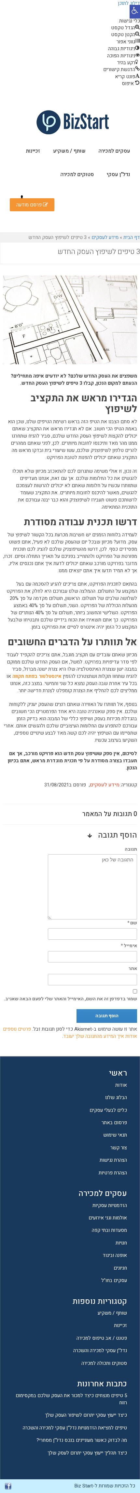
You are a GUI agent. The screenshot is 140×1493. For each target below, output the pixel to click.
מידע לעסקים (105, 237)
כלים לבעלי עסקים (108, 1110)
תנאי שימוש (115, 1135)
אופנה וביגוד (115, 1255)
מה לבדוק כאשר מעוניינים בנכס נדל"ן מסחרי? (81, 1440)
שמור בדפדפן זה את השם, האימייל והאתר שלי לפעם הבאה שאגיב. (70, 998)
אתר (133, 968)
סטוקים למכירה (77, 174)
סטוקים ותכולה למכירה (104, 1363)
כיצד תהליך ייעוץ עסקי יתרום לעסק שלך (87, 1452)
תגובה (131, 849)
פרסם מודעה (29, 204)
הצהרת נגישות (113, 1160)
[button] (135, 12)
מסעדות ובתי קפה (109, 1230)
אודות (121, 1085)
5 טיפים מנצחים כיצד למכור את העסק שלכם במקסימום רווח (71, 1399)
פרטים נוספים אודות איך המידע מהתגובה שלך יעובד (70, 1032)
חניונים (120, 1268)
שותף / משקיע (69, 151)
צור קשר (118, 1147)
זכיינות (33, 151)
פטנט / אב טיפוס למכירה (102, 1338)
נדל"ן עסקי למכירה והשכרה (100, 1350)
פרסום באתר (114, 1122)
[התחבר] (21, 197)
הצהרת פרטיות (113, 1172)
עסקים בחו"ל (114, 1280)
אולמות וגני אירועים (108, 1217)
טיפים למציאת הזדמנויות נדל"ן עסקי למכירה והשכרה (75, 1427)
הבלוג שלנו (116, 1097)
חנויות (121, 1243)
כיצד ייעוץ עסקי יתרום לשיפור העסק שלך (86, 1415)
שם (132, 922)
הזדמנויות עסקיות (109, 1205)
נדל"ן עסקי (118, 174)
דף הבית (131, 237)
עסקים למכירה (114, 151)
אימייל (129, 945)
